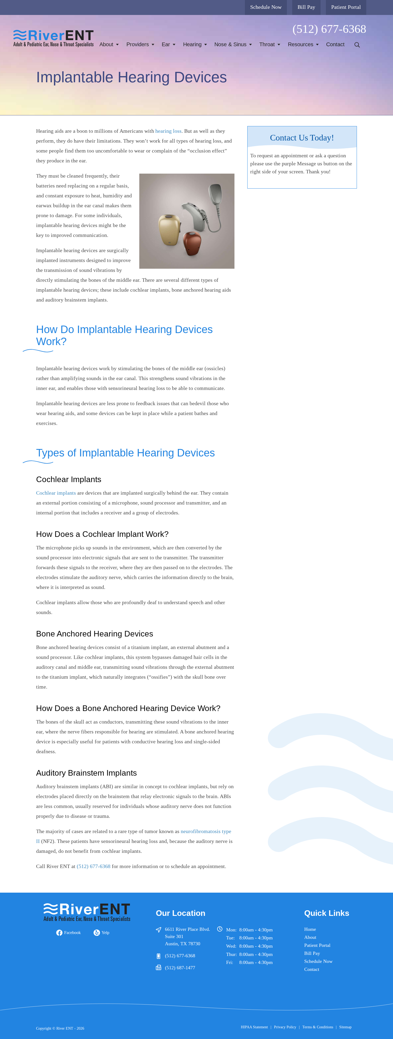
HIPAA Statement (254, 1027)
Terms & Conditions (317, 1027)
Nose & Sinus (230, 44)
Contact (335, 44)
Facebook (72, 932)
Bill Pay (306, 7)
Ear (166, 44)
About (106, 44)
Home (310, 929)
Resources (300, 44)
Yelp (105, 932)
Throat (267, 44)
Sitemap (345, 1027)
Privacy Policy (285, 1027)
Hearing (192, 44)
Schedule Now (266, 7)
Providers (137, 44)
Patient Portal (346, 7)
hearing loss (168, 131)
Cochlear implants (56, 493)
